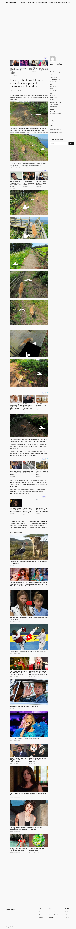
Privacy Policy (32, 2)
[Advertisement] (38, 16)
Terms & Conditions (64, 2)
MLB (51, 93)
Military (51, 90)
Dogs (51, 88)
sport (51, 106)
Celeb (51, 86)
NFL (51, 99)
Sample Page (53, 2)
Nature (51, 97)
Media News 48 (11, 2)
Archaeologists (53, 79)
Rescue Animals (53, 102)
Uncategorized (53, 113)
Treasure (52, 109)
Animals (51, 77)
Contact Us (23, 2)
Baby (51, 84)
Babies (51, 81)
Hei (20, 90)
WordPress (15, 927)
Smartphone (53, 104)
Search (71, 143)
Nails (51, 95)
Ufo (50, 111)
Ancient (51, 75)
